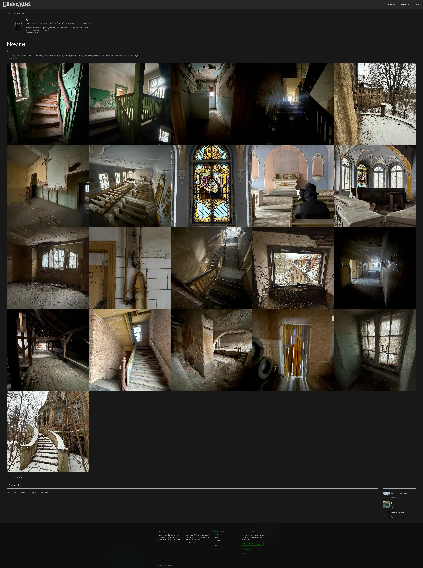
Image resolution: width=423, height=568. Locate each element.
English (404, 4)
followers (45, 30)
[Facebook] (243, 554)
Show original (13, 59)
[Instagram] (248, 554)
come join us (176, 539)
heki (15, 13)
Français (217, 543)
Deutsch (217, 540)
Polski (217, 545)
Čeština (217, 535)
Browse (393, 4)
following (36, 30)
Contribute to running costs (254, 544)
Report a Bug (191, 543)
